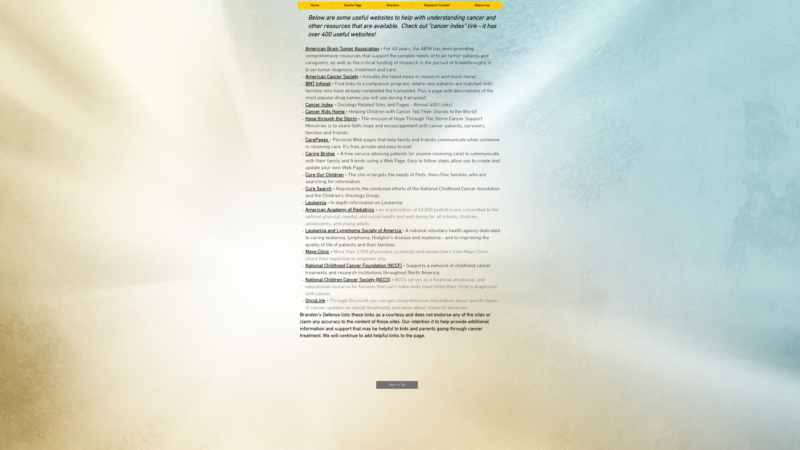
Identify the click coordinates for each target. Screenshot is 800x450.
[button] (352, 5)
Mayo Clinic (317, 252)
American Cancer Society (331, 77)
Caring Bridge (320, 154)
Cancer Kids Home (325, 112)
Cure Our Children (324, 175)
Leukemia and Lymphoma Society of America (353, 231)
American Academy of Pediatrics (339, 210)
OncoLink (315, 301)
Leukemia (315, 203)
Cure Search (318, 189)
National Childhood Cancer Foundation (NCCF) (353, 266)
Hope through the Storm (331, 119)
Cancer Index (319, 105)
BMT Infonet (318, 84)
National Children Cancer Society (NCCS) (347, 280)
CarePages (317, 140)
